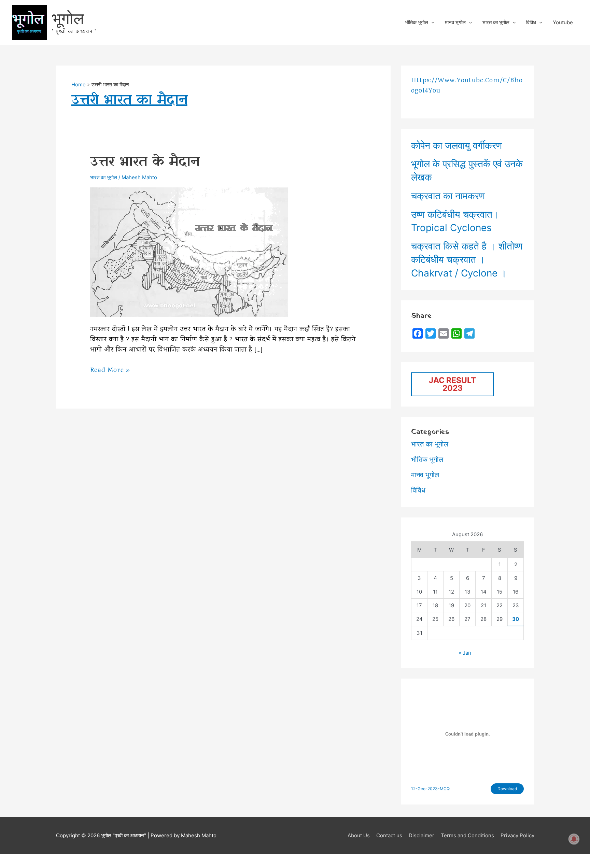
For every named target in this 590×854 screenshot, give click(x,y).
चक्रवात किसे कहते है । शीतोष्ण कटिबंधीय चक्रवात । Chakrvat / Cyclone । (466, 259)
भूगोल (68, 18)
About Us (359, 835)
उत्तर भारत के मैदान (144, 162)
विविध (531, 22)
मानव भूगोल (455, 22)
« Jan (465, 653)
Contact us (389, 835)
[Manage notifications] (573, 839)
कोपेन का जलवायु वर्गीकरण (456, 145)
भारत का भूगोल (495, 22)
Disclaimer (421, 835)
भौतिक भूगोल (416, 22)
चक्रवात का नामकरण (448, 196)
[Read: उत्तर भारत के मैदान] (189, 251)
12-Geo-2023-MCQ (430, 788)
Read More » (110, 371)
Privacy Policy (517, 835)
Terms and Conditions (467, 835)
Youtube (563, 22)
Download (507, 788)
